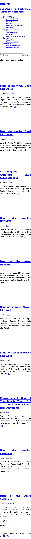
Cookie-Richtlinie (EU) (13, 47)
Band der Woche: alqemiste (15, 451)
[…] (14, 106)
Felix (12, 93)
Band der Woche (12, 20)
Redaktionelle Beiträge (11, 18)
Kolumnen (9, 27)
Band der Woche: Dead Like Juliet (15, 132)
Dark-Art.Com (7, 16)
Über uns (6, 38)
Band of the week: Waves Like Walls (15, 308)
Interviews (9, 23)
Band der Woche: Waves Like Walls (15, 354)
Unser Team (10, 40)
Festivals (9, 34)
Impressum (7, 44)
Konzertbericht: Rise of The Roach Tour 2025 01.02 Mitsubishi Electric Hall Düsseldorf (15, 402)
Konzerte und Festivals (11, 29)
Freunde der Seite (12, 42)
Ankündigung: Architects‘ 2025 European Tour (15, 175)
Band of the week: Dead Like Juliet (15, 87)
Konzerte (9, 31)
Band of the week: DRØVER (15, 262)
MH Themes (8, 536)
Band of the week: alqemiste (15, 497)
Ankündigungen (11, 33)
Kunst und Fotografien (14, 25)
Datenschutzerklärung (13, 45)
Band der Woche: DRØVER (15, 219)
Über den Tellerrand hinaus (15, 36)
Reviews (9, 22)
